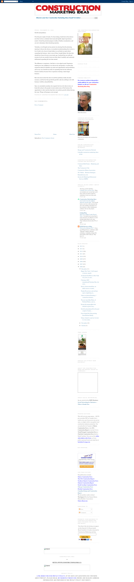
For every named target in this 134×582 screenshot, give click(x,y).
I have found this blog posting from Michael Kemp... (89, 314)
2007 (81, 264)
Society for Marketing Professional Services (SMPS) (87, 178)
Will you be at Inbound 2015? (87, 228)
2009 (81, 259)
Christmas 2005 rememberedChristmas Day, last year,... (90, 282)
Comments (83, 512)
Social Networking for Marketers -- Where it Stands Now (87, 403)
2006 (81, 267)
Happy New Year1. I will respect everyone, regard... (89, 272)
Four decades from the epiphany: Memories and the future (87, 201)
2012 (81, 251)
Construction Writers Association (86, 170)
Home (55, 134)
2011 (81, 254)
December (84, 269)
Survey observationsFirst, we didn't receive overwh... (88, 287)
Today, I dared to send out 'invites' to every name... (90, 319)
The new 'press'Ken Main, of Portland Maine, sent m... (88, 301)
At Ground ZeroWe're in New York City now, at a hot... (90, 276)
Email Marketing (82, 459)
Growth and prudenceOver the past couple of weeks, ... (90, 310)
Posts (81, 509)
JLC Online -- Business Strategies (86, 172)
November (84, 323)
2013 (81, 249)
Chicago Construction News (85, 487)
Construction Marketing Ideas (88, 199)
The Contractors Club (83, 168)
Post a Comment (39, 105)
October (83, 325)
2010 (81, 256)
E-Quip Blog (83, 213)
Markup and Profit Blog (86, 189)
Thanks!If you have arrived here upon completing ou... (89, 292)
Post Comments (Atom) (48, 138)
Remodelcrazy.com (83, 175)
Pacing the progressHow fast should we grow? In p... (88, 305)
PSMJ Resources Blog (86, 226)
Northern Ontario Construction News (88, 481)
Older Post (72, 134)
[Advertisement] (70, 23)
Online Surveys (91, 459)
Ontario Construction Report (86, 483)
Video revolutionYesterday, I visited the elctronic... (88, 296)
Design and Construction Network (87, 150)
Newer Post (38, 134)
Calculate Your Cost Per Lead (87, 190)
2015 (81, 246)
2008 (81, 261)
